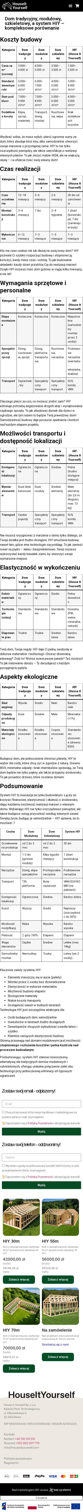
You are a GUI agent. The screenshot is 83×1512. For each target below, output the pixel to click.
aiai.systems (62, 1490)
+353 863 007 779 (27, 1443)
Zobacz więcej (19, 1279)
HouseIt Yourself (20, 6)
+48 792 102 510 (25, 1439)
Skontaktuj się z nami (55, 1344)
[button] (70, 6)
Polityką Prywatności (40, 1123)
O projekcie (41, 1498)
